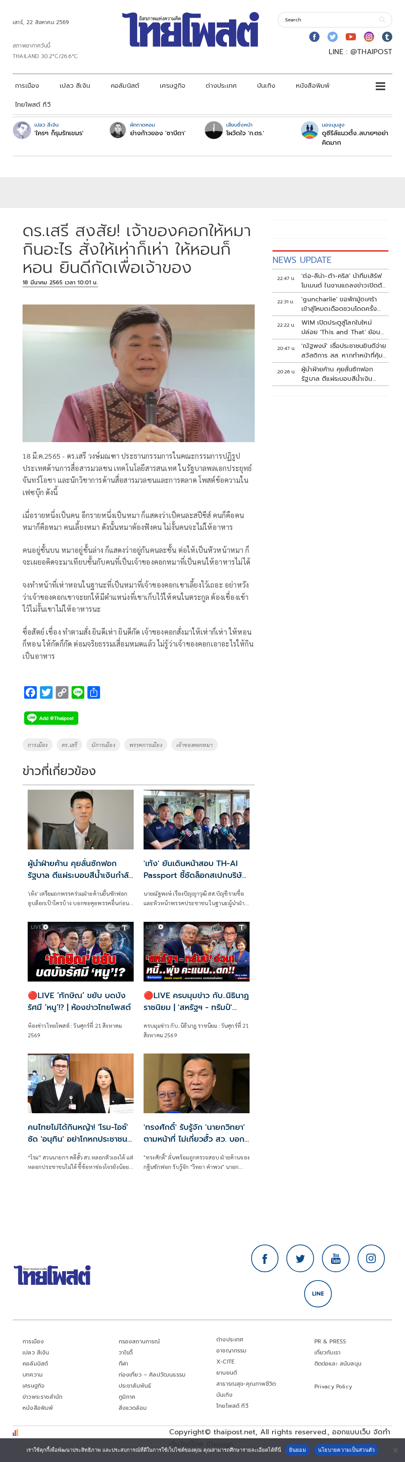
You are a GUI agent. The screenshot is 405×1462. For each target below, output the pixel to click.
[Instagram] (369, 37)
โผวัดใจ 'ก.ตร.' (245, 133)
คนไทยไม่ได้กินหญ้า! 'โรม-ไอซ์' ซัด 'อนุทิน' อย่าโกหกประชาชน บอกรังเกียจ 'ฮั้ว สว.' (78, 1139)
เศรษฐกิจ (172, 86)
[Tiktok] (387, 37)
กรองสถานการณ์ (139, 1341)
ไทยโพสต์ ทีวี (33, 105)
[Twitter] (333, 37)
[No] (395, 1450)
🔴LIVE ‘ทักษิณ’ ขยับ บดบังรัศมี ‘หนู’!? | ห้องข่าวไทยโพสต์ (79, 1001)
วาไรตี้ (126, 1353)
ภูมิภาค (127, 1397)
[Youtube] (351, 37)
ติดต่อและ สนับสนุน (338, 1364)
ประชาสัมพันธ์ (135, 1386)
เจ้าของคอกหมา (194, 744)
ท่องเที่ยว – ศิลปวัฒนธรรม (152, 1375)
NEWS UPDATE (302, 260)
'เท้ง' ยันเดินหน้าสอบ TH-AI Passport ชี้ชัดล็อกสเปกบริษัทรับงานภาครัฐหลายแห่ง (195, 875)
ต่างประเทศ (221, 86)
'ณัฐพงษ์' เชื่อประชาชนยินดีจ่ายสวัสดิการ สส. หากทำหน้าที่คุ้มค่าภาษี (343, 350)
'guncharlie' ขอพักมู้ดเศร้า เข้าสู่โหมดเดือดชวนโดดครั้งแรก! (339, 304)
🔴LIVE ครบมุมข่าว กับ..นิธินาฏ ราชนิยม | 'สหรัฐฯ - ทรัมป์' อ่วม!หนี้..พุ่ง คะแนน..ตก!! (196, 1007)
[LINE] (318, 1294)
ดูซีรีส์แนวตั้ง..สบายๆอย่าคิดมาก (355, 138)
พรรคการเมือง (145, 744)
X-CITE (225, 1362)
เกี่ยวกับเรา (327, 1353)
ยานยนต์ (226, 1373)
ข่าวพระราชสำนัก (42, 1397)
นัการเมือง (103, 744)
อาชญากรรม (231, 1351)
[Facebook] (314, 37)
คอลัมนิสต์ (125, 86)
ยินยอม (297, 1450)
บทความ (33, 1375)
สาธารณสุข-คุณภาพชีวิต (246, 1384)
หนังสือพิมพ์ (312, 86)
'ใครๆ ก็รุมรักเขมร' (58, 133)
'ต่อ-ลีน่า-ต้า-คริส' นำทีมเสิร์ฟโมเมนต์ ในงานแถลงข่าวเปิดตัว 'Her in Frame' (343, 280)
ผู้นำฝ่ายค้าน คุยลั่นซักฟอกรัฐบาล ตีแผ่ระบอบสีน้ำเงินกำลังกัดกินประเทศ (81, 875)
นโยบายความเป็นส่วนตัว (346, 1450)
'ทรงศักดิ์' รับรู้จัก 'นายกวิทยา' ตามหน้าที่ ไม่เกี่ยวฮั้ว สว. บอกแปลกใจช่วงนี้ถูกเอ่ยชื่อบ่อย (194, 1139)
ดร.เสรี (69, 744)
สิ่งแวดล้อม (133, 1408)
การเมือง (27, 86)
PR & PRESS (330, 1341)
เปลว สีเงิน (75, 86)
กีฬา (124, 1364)
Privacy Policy (333, 1387)
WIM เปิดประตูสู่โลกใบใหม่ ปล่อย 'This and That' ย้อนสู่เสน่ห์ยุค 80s (342, 327)
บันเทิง (266, 86)
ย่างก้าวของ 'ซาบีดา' (157, 133)
